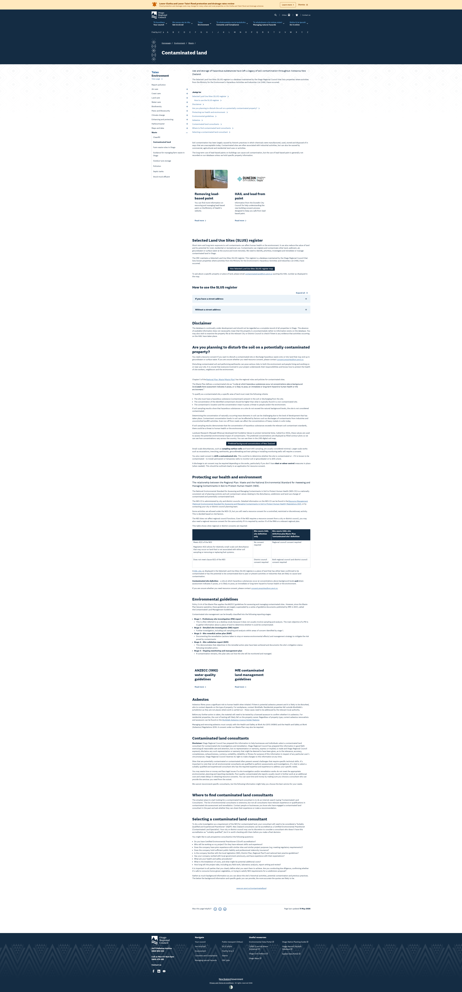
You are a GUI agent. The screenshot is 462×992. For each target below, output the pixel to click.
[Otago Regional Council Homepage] (159, 15)
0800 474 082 (158, 959)
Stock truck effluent (161, 176)
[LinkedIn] (159, 971)
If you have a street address (209, 298)
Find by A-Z (157, 32)
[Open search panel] (275, 15)
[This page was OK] (220, 909)
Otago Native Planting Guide (294, 942)
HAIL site (197, 571)
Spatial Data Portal (290, 954)
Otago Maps (254, 958)
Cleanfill (156, 137)
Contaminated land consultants (206, 124)
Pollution (157, 166)
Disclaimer (197, 104)
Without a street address (208, 309)
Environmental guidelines (203, 116)
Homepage (166, 43)
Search (225, 955)
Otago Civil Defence (257, 953)
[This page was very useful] (225, 909)
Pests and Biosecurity (161, 111)
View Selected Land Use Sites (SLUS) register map (251, 268)
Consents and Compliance (206, 955)
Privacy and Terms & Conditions (222, 983)
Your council (200, 942)
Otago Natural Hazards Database (292, 947)
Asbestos (196, 120)
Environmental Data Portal (260, 942)
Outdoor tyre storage (162, 161)
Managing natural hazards (206, 960)
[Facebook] (153, 971)
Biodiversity (157, 106)
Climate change (158, 115)
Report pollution (159, 85)
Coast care (156, 93)
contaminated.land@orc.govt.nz (259, 274)
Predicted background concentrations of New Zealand (251, 443)
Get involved (200, 946)
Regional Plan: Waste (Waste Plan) (220, 379)
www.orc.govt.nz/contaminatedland (251, 888)
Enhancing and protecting (162, 119)
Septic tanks (158, 171)
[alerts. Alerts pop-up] (296, 15)
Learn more (287, 4)
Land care (156, 98)
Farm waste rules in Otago (164, 147)
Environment (179, 43)
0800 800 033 (158, 951)
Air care (155, 89)
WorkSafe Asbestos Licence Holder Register (240, 720)
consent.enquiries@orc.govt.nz (290, 359)
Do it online (227, 946)
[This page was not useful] (215, 909)
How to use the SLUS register (206, 100)
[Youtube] (164, 971)
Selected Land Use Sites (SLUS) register (209, 96)
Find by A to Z (228, 951)
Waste (191, 43)
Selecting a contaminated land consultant (210, 132)
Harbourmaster (158, 124)
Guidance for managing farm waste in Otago (169, 154)
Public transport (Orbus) (232, 942)
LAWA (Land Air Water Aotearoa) (258, 947)
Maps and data (158, 128)
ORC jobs (226, 960)
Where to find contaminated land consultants (211, 128)
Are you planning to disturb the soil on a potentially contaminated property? (225, 108)
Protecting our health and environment (209, 112)
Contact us (306, 15)
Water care (156, 102)
